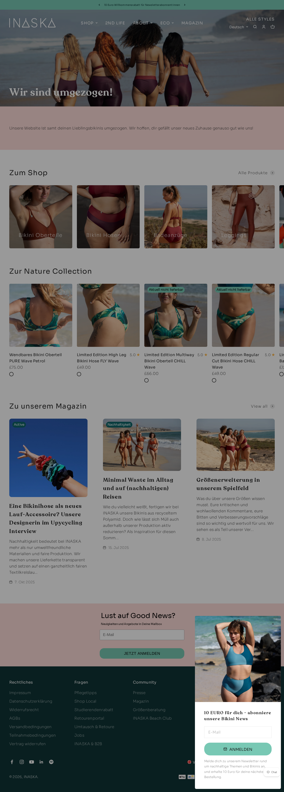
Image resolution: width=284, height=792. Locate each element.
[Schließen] (273, 624)
